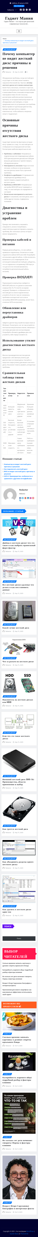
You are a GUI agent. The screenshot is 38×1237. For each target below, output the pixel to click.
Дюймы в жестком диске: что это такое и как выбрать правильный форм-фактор (18, 545)
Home (5, 39)
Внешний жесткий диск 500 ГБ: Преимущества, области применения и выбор (18, 782)
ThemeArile (24, 1234)
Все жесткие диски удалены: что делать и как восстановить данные (18, 587)
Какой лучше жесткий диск (15, 627)
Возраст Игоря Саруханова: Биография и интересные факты (18, 1207)
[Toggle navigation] (19, 31)
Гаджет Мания (19, 17)
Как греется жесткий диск (15, 829)
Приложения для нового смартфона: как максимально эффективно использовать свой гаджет (17, 992)
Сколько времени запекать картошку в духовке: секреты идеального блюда (16, 1039)
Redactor (8, 72)
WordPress (30, 1231)
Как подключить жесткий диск (15, 469)
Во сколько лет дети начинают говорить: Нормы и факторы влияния (17, 1142)
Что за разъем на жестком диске (18, 661)
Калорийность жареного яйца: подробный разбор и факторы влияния (17, 1080)
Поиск (7, 926)
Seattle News (14, 1234)
